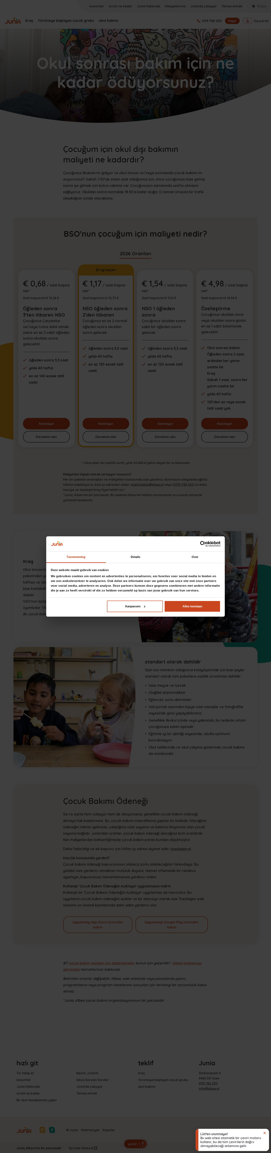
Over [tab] (195, 557)
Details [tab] (135, 557)
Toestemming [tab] (75, 557)
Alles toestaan (192, 606)
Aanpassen (132, 606)
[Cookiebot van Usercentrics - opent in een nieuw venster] (203, 544)
